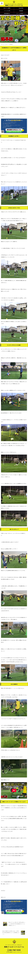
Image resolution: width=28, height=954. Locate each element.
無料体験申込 (7, 13)
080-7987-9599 (15, 950)
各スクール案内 (7, 8)
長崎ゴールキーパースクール (14, 5)
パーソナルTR (7, 10)
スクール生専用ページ (21, 13)
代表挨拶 (21, 10)
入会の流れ (21, 8)
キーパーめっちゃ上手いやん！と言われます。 (14, 944)
